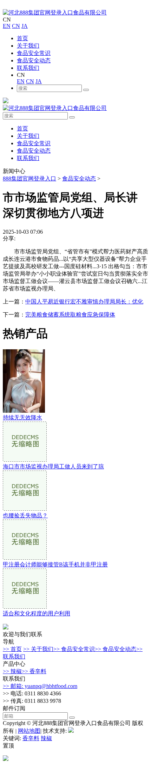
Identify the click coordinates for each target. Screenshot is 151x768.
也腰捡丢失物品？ (25, 515)
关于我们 (28, 46)
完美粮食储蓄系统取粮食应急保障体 (70, 315)
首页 (22, 38)
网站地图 (29, 731)
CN (16, 26)
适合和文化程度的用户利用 (36, 613)
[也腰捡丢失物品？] (25, 509)
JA (24, 26)
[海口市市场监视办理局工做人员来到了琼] (25, 460)
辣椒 (46, 738)
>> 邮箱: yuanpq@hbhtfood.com (40, 686)
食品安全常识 (34, 53)
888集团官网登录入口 (29, 179)
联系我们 (28, 68)
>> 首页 (12, 649)
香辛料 (30, 738)
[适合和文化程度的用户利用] (25, 607)
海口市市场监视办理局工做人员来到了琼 (53, 466)
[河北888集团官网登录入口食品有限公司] (55, 13)
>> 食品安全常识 (74, 649)
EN (7, 26)
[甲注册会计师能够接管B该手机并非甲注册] (25, 558)
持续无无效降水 (22, 417)
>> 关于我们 (38, 649)
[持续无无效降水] (24, 411)
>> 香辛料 (34, 671)
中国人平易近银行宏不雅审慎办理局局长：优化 (84, 302)
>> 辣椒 (12, 671)
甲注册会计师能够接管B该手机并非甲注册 (55, 564)
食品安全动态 (34, 60)
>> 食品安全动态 (115, 649)
